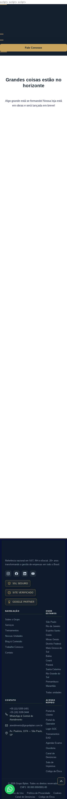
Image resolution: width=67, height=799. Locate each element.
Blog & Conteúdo (13, 641)
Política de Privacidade (38, 793)
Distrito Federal (53, 643)
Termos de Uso (16, 793)
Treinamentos (12, 630)
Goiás (49, 635)
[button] (33, 39)
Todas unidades (54, 692)
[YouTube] (33, 573)
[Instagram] (8, 573)
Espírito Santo (53, 630)
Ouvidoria (50, 748)
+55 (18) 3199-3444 (19, 712)
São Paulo (51, 622)
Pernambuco (52, 681)
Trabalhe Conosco (14, 647)
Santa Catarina (53, 669)
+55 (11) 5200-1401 (19, 708)
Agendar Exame (54, 743)
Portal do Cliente (50, 713)
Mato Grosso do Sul (54, 650)
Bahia (49, 656)
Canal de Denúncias (51, 755)
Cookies (57, 793)
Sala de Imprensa (50, 764)
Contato (9, 652)
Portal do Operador (50, 722)
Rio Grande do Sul (53, 675)
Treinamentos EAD (52, 736)
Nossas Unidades (14, 636)
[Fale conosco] (10, 789)
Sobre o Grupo (12, 619)
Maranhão (51, 686)
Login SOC (51, 729)
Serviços (9, 625)
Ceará (49, 660)
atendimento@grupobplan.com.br (26, 725)
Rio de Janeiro (53, 626)
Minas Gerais (52, 639)
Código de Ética (54, 771)
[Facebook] (16, 573)
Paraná (49, 665)
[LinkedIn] (25, 573)
